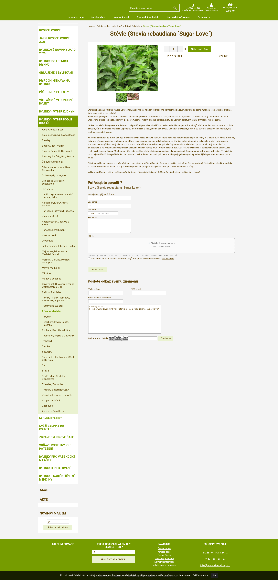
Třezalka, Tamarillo (52, 384)
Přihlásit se (211, 8)
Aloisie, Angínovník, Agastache (58, 135)
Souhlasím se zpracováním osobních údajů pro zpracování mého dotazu (125, 258)
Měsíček (46, 273)
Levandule (47, 240)
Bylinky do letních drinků (53, 62)
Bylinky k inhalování (54, 468)
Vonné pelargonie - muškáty (57, 395)
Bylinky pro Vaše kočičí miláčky (57, 458)
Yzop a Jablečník (51, 400)
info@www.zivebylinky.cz (192, 10)
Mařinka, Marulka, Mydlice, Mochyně (56, 261)
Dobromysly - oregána (54, 175)
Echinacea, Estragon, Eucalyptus (53, 182)
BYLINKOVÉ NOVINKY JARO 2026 (57, 51)
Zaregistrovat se (211, 10)
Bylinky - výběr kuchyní (57, 111)
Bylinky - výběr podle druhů (55, 121)
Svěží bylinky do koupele (51, 427)
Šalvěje (46, 346)
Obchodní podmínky (148, 17)
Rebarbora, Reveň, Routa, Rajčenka (55, 323)
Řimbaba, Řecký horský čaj (56, 330)
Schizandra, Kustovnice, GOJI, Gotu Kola (58, 358)
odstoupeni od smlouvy (164, 565)
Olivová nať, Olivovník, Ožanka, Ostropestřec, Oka (58, 285)
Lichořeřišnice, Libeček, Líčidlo (58, 246)
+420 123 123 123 (192, 8)
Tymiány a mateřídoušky (55, 389)
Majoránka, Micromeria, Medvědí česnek (54, 253)
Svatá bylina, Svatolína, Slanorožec (54, 377)
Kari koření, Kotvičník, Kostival (58, 210)
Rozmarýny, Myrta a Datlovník (58, 335)
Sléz (44, 365)
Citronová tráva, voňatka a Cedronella (56, 168)
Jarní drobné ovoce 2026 (54, 40)
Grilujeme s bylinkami (56, 72)
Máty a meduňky (51, 267)
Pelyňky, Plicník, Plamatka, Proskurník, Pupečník (56, 299)
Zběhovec (47, 405)
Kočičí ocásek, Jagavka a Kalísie (55, 223)
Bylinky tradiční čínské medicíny (57, 477)
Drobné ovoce (50, 30)
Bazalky (46, 140)
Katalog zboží (98, 17)
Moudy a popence (51, 278)
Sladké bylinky (50, 418)
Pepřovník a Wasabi (52, 305)
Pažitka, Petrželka (51, 292)
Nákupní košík (122, 17)
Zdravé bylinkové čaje (56, 437)
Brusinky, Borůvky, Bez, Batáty (58, 156)
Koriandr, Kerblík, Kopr (53, 229)
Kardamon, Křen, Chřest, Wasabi (55, 204)
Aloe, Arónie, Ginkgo (53, 129)
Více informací (168, 259)
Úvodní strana (76, 17)
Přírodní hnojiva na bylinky (54, 82)
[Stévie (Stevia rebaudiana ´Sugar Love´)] (127, 68)
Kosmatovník (49, 235)
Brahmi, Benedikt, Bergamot (57, 151)
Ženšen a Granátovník (54, 411)
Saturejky (47, 351)
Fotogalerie (203, 17)
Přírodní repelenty (54, 92)
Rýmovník (47, 341)
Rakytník (46, 316)
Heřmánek (47, 189)
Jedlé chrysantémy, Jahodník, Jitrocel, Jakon (58, 196)
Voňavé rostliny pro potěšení (55, 446)
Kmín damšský (50, 216)
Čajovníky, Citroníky (52, 161)
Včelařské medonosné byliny (56, 101)
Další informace (200, 575)
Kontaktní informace (178, 17)
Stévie (45, 370)
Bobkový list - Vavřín (53, 145)
